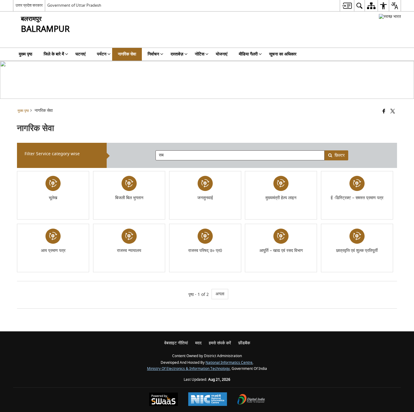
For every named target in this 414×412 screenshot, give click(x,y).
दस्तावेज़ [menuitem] (177, 54)
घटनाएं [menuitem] (80, 54)
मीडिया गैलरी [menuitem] (248, 54)
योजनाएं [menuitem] (221, 54)
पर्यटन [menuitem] (101, 54)
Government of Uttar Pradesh (74, 5)
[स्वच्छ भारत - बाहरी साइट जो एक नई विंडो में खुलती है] (390, 16)
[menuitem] (347, 5)
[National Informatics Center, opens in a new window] (208, 400)
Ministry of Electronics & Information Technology (188, 368)
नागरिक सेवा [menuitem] (127, 54)
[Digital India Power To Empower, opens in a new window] (251, 400)
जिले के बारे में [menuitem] (54, 54)
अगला (219, 294)
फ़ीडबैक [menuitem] (244, 343)
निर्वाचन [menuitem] (153, 54)
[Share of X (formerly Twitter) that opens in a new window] (392, 111)
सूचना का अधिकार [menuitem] (282, 54)
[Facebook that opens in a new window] (384, 111)
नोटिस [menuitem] (199, 54)
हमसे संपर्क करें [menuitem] (220, 343)
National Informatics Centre (228, 362)
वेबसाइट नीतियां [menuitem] (176, 343)
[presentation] (239, 155)
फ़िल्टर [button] (340, 155)
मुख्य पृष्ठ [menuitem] (25, 54)
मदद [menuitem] (198, 343)
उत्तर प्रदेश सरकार (29, 5)
